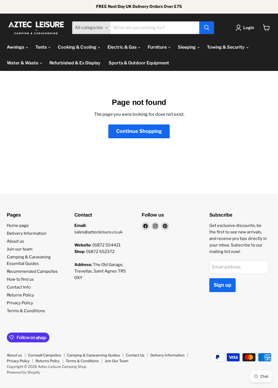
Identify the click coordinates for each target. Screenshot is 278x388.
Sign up (222, 285)
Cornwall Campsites (44, 355)
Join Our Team (116, 361)
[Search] (206, 27)
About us (15, 241)
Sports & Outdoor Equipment (139, 62)
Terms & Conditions (26, 310)
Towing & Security (226, 47)
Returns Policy (20, 295)
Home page (18, 225)
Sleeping (187, 47)
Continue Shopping (139, 131)
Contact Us (135, 355)
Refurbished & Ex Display (74, 62)
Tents (41, 47)
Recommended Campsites (32, 271)
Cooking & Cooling (77, 47)
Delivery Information (26, 233)
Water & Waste (23, 62)
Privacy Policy (20, 303)
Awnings (16, 47)
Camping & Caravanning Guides (93, 355)
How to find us (20, 279)
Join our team (20, 249)
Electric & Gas (122, 47)
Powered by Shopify (23, 372)
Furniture (158, 47)
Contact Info (19, 287)
